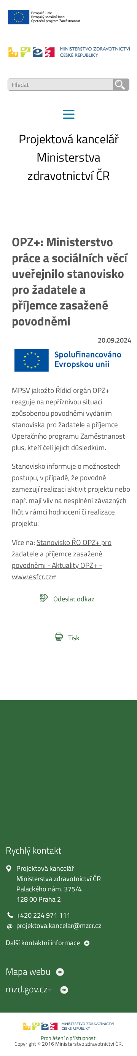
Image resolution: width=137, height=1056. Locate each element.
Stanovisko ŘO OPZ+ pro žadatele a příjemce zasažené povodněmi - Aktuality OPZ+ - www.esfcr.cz (62, 559)
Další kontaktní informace (43, 942)
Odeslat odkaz (73, 599)
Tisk (74, 638)
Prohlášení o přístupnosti (69, 1038)
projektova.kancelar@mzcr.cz (58, 925)
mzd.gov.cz (27, 989)
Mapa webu (28, 971)
